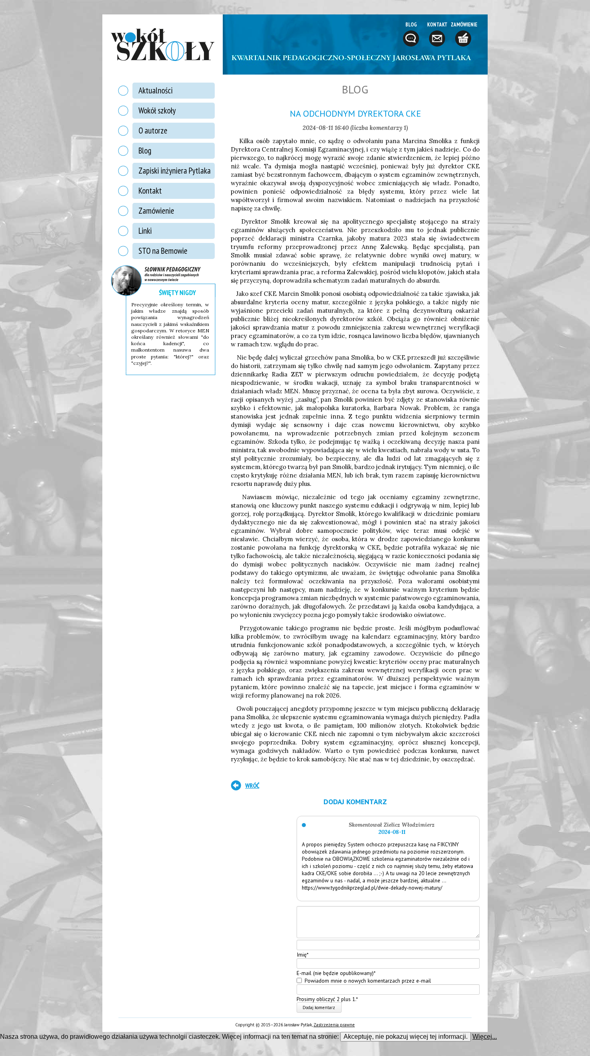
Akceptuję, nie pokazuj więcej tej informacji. (406, 1036)
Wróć (252, 785)
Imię (303, 954)
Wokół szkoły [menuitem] (157, 110)
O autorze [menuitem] (152, 130)
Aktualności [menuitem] (155, 90)
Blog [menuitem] (144, 150)
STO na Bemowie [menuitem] (162, 250)
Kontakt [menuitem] (150, 190)
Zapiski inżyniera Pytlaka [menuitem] (174, 170)
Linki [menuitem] (145, 230)
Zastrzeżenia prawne (334, 1025)
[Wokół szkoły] (162, 44)
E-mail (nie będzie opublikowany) (336, 972)
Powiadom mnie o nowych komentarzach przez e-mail (368, 980)
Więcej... (484, 1036)
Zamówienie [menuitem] (156, 210)
